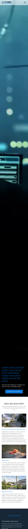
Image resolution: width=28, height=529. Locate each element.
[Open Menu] (24, 2)
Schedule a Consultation (14, 391)
